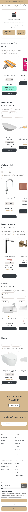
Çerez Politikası (5, 469)
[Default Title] (9, 65)
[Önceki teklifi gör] (1, 1)
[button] (2, 5)
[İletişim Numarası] (15, 5)
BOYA (16, 472)
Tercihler (14, 505)
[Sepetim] (25, 5)
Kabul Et (14, 509)
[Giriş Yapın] (20, 5)
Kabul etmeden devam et (14, 500)
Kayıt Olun (17, 446)
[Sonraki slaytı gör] (16, 213)
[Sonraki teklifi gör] (27, 1)
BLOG (16, 478)
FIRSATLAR (17, 457)
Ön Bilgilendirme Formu (6, 460)
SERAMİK (17, 469)
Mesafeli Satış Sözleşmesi (4, 457)
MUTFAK (17, 466)
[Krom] (9, 187)
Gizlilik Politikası (5, 466)
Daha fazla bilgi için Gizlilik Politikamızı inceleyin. (11, 497)
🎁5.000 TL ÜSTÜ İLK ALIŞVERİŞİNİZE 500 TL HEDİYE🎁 (14, 1)
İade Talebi (17, 443)
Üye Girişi (17, 450)
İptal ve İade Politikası (6, 463)
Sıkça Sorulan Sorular (20, 440)
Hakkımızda (4, 437)
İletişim (16, 437)
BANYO (17, 463)
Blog (2, 443)
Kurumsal (3, 440)
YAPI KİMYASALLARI (19, 475)
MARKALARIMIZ (19, 460)
